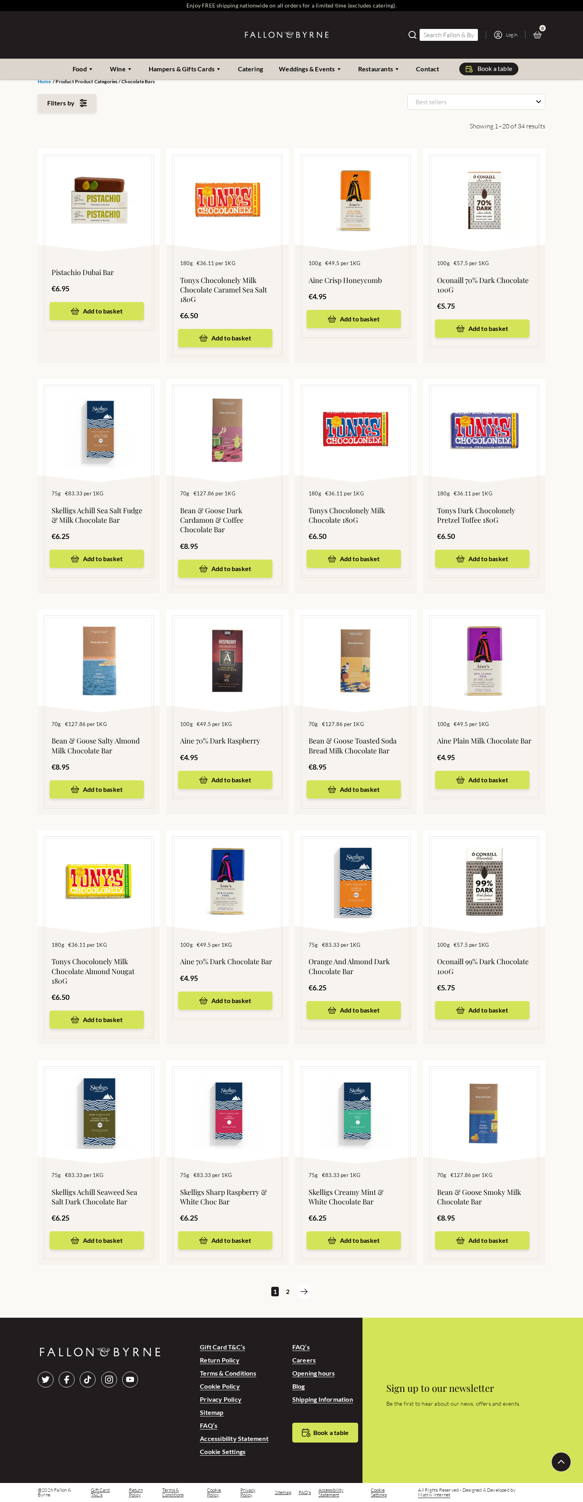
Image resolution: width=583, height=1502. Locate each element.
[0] (539, 35)
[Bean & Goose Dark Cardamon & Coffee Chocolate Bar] (227, 418)
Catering (250, 69)
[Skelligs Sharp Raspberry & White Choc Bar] (227, 1100)
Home (44, 81)
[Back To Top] (561, 1462)
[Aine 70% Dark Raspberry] (227, 649)
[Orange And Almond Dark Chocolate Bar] (356, 870)
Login (511, 35)
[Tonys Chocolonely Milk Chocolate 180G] (356, 418)
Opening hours (313, 1373)
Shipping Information (322, 1399)
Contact (427, 69)
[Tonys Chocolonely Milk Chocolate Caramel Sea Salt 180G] (227, 188)
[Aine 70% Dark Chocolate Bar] (227, 870)
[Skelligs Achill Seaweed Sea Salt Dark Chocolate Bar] (99, 1100)
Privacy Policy (221, 1399)
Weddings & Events (307, 69)
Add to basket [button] (103, 311)
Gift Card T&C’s (222, 1347)
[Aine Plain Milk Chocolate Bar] (484, 649)
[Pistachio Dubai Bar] (99, 188)
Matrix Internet (434, 1494)
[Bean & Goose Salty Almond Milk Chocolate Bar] (99, 649)
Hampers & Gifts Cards (182, 69)
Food (80, 69)
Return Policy (220, 1360)
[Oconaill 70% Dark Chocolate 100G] (484, 188)
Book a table (495, 68)
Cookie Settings (222, 1451)
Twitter (46, 1379)
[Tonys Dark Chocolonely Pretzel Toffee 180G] (484, 418)
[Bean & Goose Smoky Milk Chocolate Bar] (484, 1100)
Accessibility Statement (234, 1438)
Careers (304, 1360)
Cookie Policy (220, 1386)
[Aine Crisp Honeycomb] (356, 188)
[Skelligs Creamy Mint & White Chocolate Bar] (356, 1100)
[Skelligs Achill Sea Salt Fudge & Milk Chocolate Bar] (99, 418)
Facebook (67, 1379)
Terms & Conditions (228, 1373)
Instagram (109, 1379)
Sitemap (211, 1412)
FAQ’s (208, 1425)
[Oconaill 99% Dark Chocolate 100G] (484, 870)
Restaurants (375, 69)
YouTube (130, 1379)
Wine (118, 69)
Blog (298, 1386)
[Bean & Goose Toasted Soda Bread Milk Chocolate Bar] (356, 649)
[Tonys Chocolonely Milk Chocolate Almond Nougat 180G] (99, 870)
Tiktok (88, 1379)
